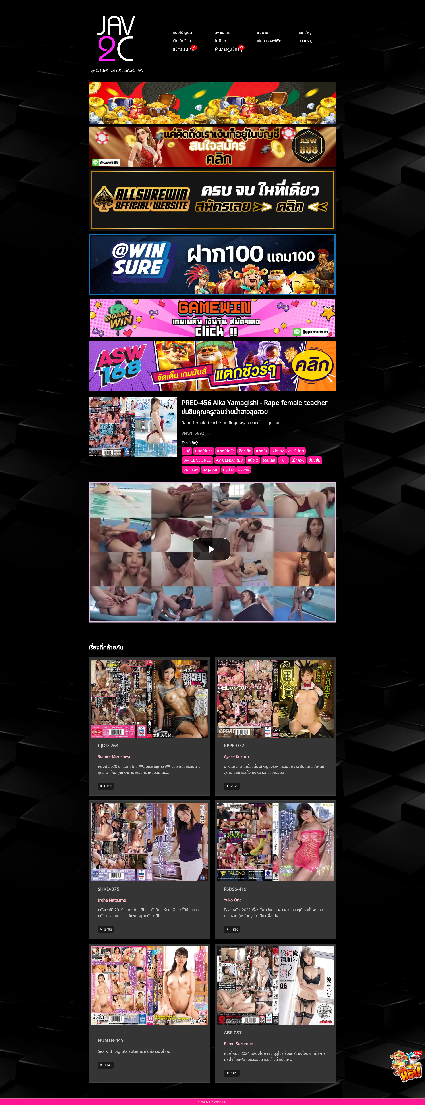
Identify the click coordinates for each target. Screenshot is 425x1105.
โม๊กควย (298, 460)
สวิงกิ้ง (243, 469)
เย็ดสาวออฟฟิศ (269, 40)
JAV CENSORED (197, 460)
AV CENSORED (229, 460)
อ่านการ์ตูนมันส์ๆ (228, 49)
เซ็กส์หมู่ (305, 32)
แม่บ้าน (262, 32)
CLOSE (418, 1053)
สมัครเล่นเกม (183, 49)
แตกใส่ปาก (203, 450)
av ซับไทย (222, 32)
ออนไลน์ (269, 460)
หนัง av (277, 450)
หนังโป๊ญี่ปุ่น (182, 32)
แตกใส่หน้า (226, 450)
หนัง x (253, 460)
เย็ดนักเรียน (182, 40)
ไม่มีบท (220, 40)
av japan (211, 469)
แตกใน (261, 450)
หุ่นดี (187, 450)
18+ (283, 460)
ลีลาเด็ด (245, 450)
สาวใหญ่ (306, 40)
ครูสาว (228, 469)
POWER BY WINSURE (212, 1102)
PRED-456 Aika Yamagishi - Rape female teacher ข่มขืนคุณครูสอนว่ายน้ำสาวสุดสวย (255, 406)
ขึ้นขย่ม (315, 460)
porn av (190, 469)
